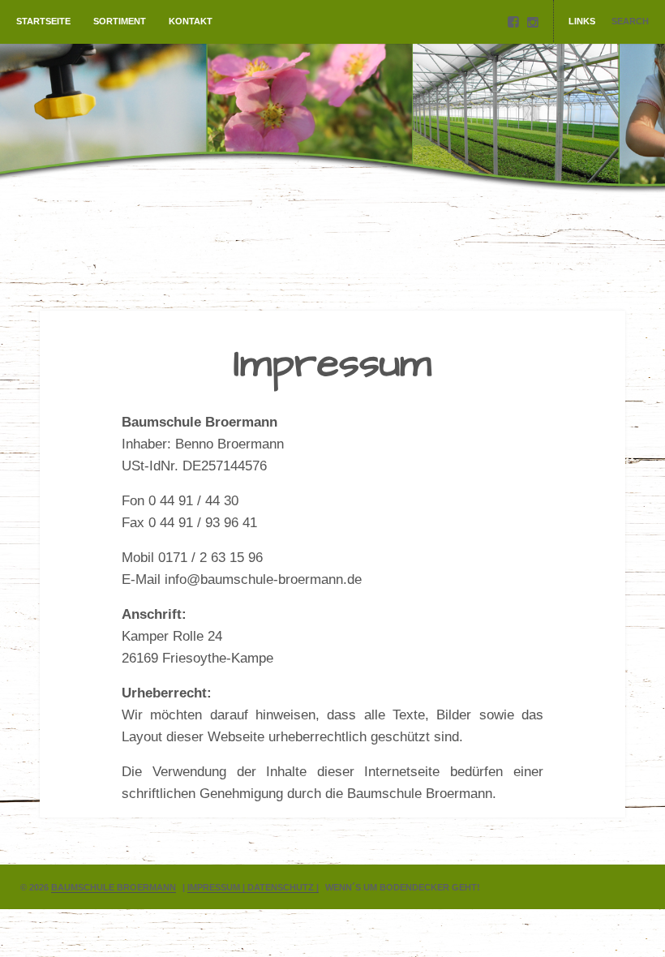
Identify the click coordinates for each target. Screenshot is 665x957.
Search (630, 21)
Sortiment (119, 21)
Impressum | (217, 887)
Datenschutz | (283, 887)
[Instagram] (532, 22)
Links (581, 21)
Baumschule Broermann (113, 887)
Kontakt (190, 21)
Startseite (43, 21)
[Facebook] (513, 22)
